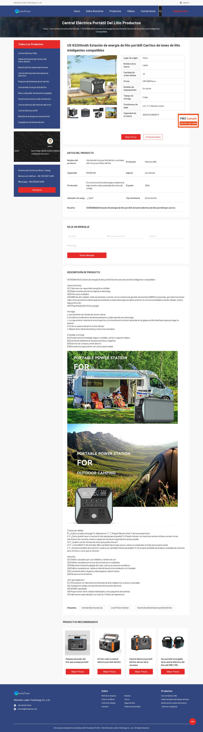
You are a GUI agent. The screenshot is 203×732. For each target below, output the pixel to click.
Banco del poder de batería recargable (35, 93)
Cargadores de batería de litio (31, 122)
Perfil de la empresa (109, 696)
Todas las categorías (169, 707)
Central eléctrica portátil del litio (64, 29)
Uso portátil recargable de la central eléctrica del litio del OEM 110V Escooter (172, 662)
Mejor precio (130, 137)
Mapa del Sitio (129, 703)
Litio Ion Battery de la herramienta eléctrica (33, 74)
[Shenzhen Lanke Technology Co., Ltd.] (23, 11)
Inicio (45, 29)
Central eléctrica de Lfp (92, 608)
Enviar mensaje (87, 255)
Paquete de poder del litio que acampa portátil (77, 660)
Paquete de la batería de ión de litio (33, 81)
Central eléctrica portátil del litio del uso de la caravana (140, 662)
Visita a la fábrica (108, 699)
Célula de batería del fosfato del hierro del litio (32, 60)
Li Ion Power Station (120, 608)
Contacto (37, 190)
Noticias (127, 696)
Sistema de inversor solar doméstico (34, 99)
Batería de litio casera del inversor (33, 67)
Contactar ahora (153, 137)
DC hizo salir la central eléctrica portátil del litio (109, 660)
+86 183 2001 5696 (45, 176)
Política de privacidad (132, 707)
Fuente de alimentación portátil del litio (154, 608)
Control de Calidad (108, 703)
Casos (126, 699)
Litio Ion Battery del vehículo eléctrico (34, 105)
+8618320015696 (36, 182)
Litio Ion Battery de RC (28, 111)
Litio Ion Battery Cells (27, 53)
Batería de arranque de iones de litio (34, 116)
